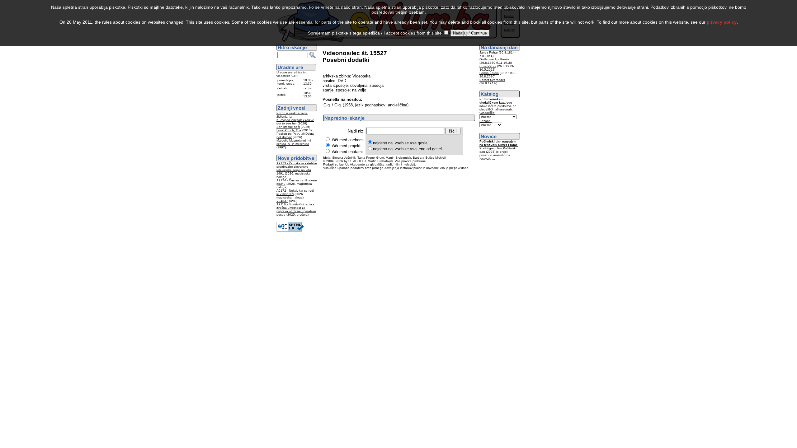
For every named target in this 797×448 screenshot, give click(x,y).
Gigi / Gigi (332, 105)
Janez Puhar (488, 52)
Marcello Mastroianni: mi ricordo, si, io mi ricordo (293, 142)
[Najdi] (312, 55)
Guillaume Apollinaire (494, 59)
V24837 (282, 201)
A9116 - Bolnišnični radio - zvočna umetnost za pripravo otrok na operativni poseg (296, 209)
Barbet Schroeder (492, 80)
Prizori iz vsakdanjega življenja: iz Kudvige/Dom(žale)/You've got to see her (295, 118)
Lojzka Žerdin (489, 73)
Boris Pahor (487, 66)
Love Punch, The (288, 130)
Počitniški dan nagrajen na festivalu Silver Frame (498, 143)
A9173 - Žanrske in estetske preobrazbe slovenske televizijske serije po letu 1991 (296, 168)
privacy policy (722, 22)
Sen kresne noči (288, 126)
